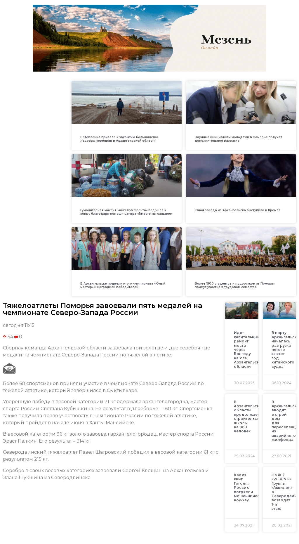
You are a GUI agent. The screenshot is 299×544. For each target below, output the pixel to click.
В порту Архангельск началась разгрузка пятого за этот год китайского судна (284, 349)
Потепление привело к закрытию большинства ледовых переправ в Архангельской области (119, 139)
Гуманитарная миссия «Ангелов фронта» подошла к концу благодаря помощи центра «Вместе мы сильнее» (126, 212)
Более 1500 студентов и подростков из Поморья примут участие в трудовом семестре (235, 285)
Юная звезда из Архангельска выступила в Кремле (238, 210)
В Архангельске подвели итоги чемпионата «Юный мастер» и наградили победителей (122, 285)
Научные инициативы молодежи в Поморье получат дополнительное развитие (238, 139)
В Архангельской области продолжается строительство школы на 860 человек (249, 417)
